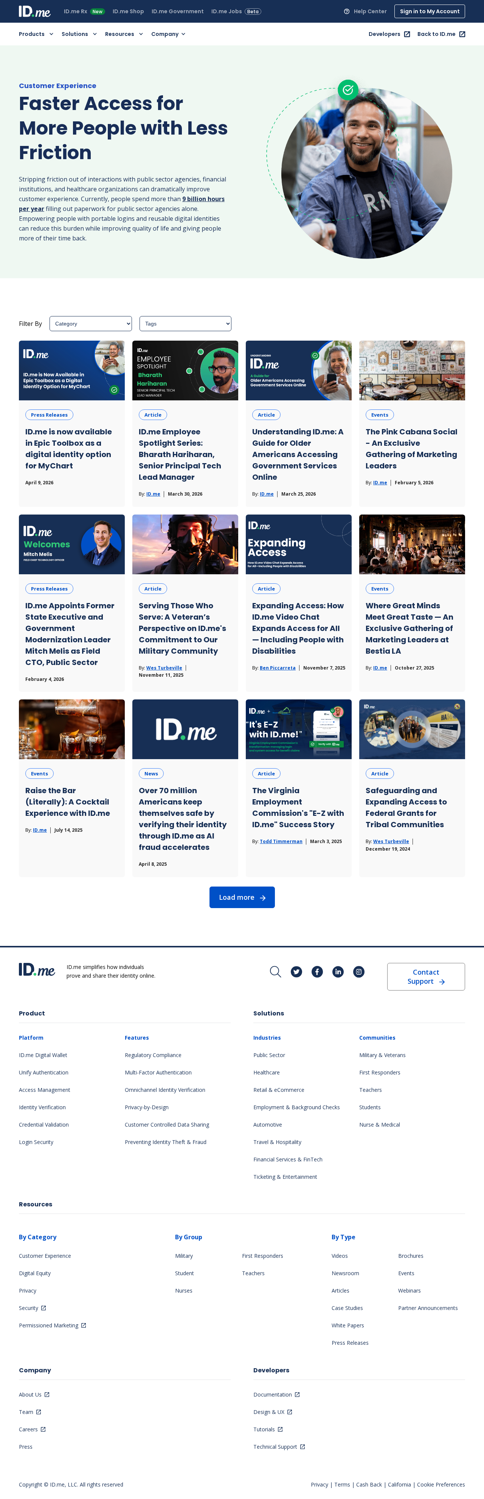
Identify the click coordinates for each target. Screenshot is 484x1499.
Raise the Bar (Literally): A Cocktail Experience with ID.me (67, 801)
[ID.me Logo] (35, 11)
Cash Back (369, 1484)
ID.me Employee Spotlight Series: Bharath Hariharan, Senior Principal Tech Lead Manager (180, 454)
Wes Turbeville (164, 668)
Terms (342, 1484)
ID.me (153, 494)
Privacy (319, 1484)
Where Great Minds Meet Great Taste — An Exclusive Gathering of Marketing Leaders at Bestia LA (409, 628)
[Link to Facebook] (317, 972)
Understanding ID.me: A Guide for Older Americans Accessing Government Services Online (298, 454)
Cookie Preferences (441, 1484)
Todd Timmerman (281, 841)
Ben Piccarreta (278, 668)
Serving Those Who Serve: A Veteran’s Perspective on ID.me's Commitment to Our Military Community (182, 628)
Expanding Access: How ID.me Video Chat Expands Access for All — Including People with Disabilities (298, 628)
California (399, 1484)
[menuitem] (85, 11)
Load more (236, 897)
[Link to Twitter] (296, 972)
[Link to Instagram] (359, 972)
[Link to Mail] (275, 972)
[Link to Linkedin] (338, 972)
